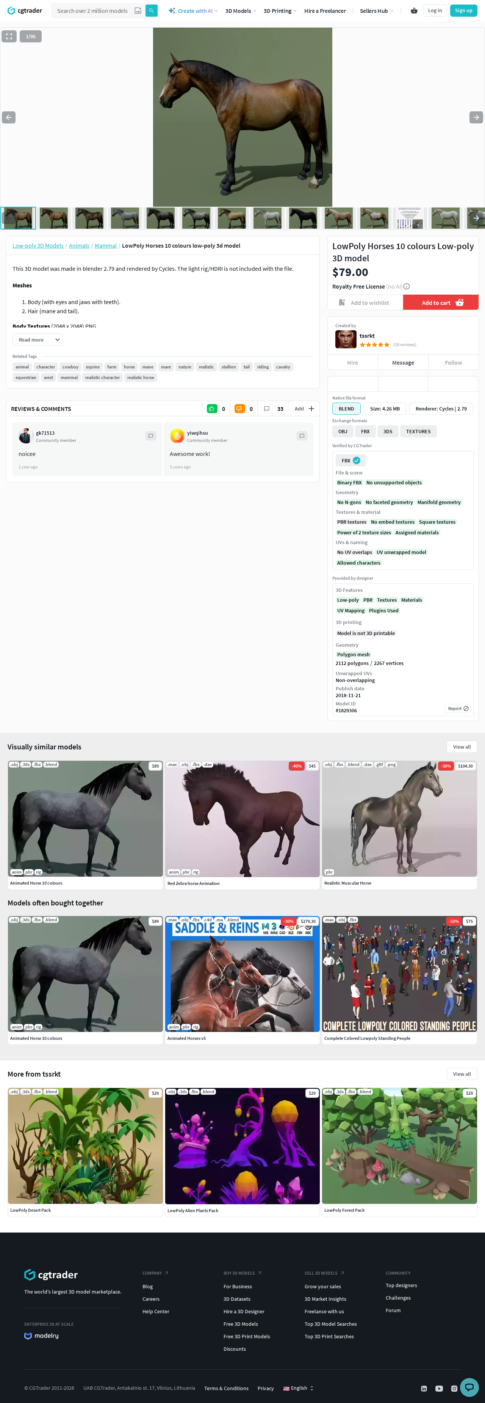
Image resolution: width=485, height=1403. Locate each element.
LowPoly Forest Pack (344, 1210)
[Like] (353, 384)
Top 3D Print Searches (329, 1336)
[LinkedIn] (424, 1388)
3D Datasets (237, 1298)
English (295, 1388)
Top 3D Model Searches (331, 1323)
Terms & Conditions (226, 1388)
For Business (238, 1286)
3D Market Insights (325, 1298)
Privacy (266, 1388)
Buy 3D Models (239, 1273)
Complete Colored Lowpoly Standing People (367, 1038)
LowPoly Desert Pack (30, 1210)
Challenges (398, 1297)
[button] (138, 11)
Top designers (401, 1285)
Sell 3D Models (321, 1273)
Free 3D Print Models (247, 1336)
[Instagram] (455, 1388)
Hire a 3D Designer (244, 1311)
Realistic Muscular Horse (347, 883)
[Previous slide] (9, 117)
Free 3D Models (241, 1323)
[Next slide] (476, 117)
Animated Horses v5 (186, 1038)
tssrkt (367, 335)
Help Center (155, 1311)
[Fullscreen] (9, 36)
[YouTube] (440, 1388)
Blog (147, 1286)
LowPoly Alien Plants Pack (192, 1210)
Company (152, 1273)
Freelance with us (324, 1311)
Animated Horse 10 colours (36, 1038)
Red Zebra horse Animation (193, 883)
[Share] (453, 384)
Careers (151, 1298)
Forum (393, 1310)
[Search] (152, 11)
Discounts (235, 1348)
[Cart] (414, 11)
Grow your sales (323, 1286)
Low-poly (348, 600)
